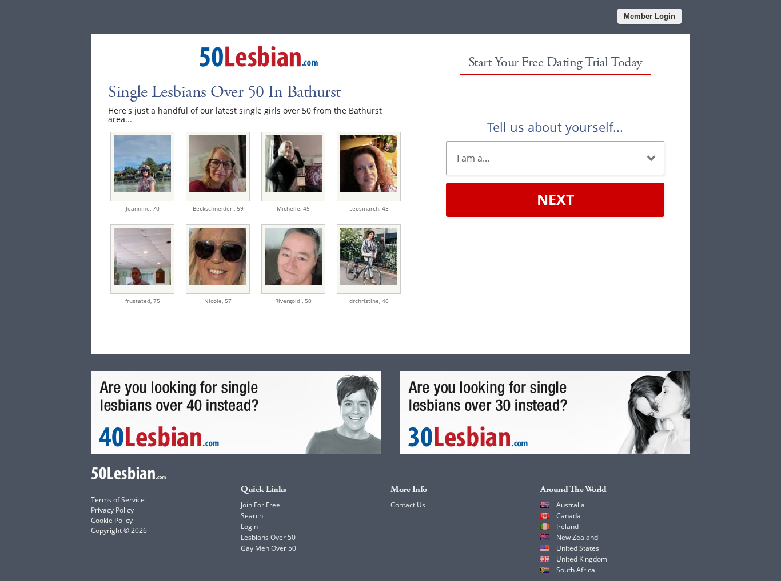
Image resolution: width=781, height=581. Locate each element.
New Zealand (577, 537)
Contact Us (407, 505)
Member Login (649, 16)
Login (249, 526)
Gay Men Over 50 (268, 548)
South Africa (575, 570)
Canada (568, 516)
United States (577, 548)
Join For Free (260, 505)
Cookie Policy (112, 520)
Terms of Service (118, 500)
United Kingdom (581, 559)
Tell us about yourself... (555, 126)
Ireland (567, 526)
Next (555, 199)
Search (252, 516)
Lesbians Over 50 (268, 537)
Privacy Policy (112, 510)
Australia (570, 505)
